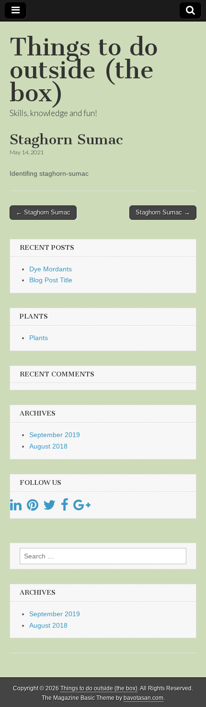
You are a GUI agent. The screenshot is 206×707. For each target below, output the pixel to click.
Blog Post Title (50, 280)
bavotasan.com (143, 698)
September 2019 (54, 435)
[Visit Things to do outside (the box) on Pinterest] (32, 507)
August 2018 (48, 446)
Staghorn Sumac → (163, 212)
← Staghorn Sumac (43, 212)
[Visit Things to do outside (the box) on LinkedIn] (16, 507)
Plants (38, 338)
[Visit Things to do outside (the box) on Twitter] (49, 507)
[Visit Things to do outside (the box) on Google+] (82, 507)
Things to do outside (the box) (84, 69)
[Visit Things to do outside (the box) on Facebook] (65, 507)
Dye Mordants (50, 269)
